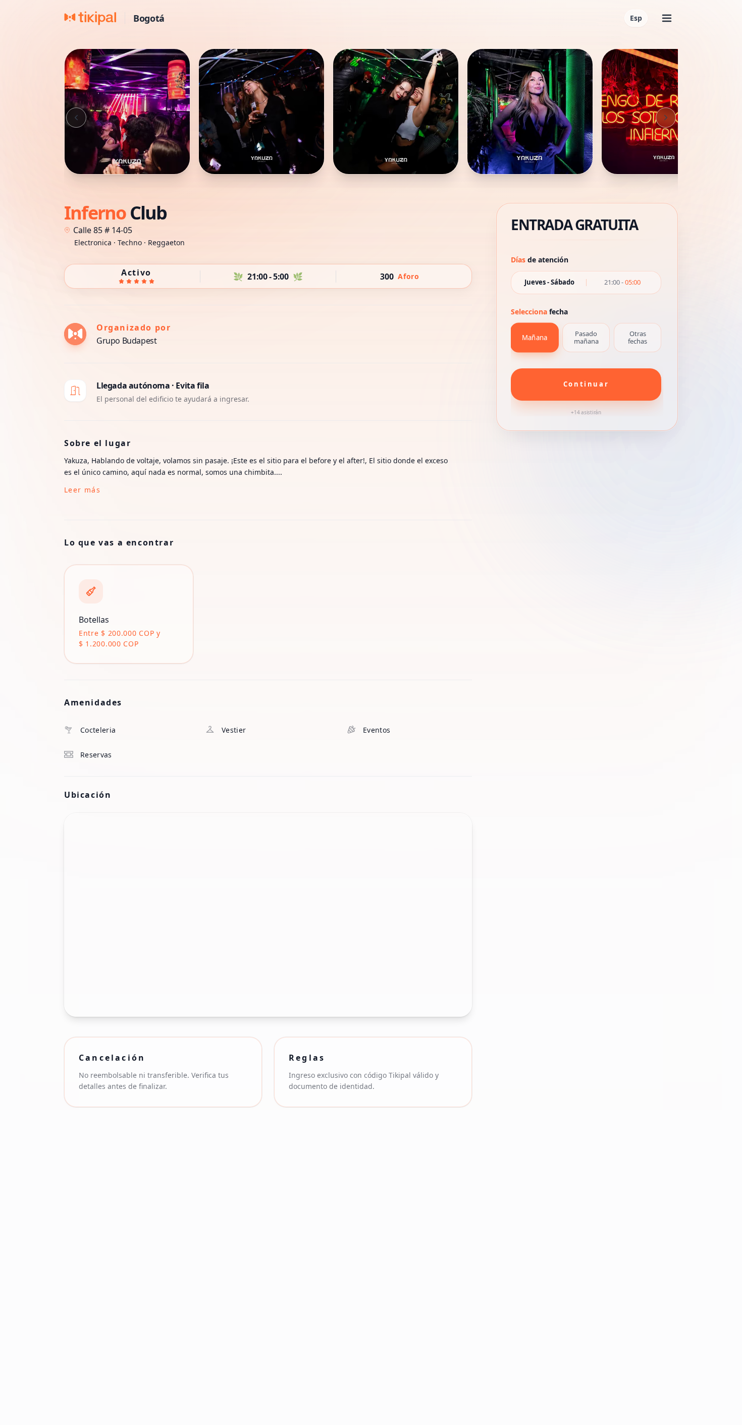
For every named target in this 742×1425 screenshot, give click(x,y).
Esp (636, 18)
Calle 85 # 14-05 (102, 230)
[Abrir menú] (667, 18)
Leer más (82, 490)
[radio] (534, 337)
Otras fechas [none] (637, 337)
